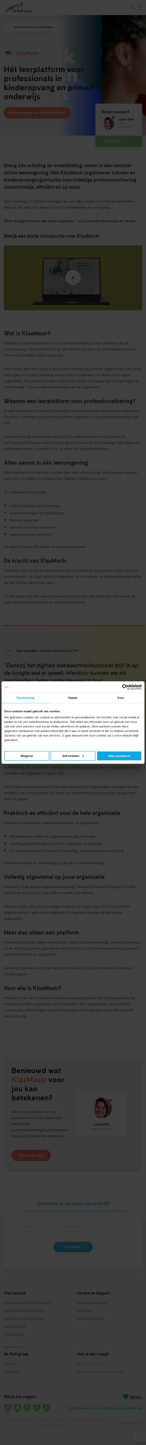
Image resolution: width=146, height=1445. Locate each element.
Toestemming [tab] (25, 697)
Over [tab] (120, 697)
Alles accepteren (119, 755)
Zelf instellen (70, 755)
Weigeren (27, 755)
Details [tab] (73, 697)
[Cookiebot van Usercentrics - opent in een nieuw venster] (125, 687)
